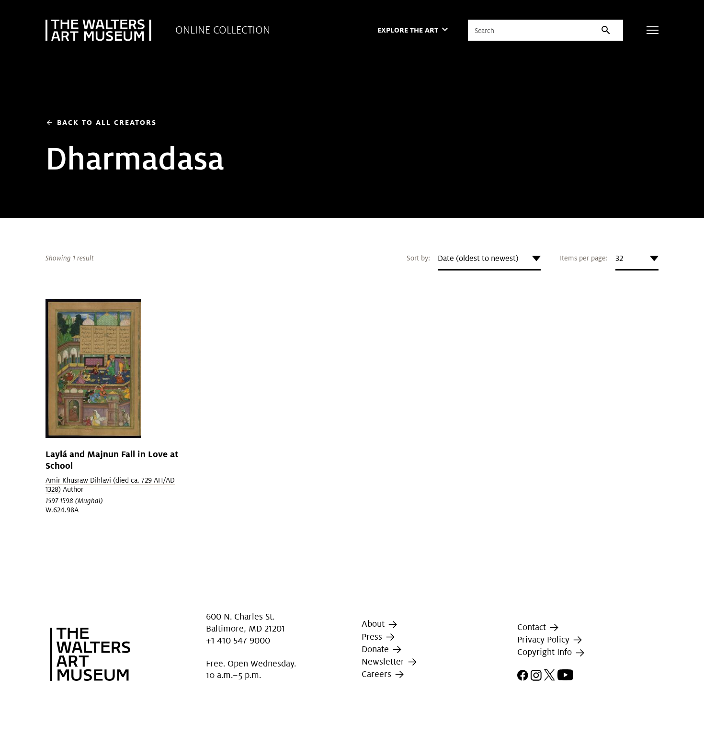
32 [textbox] (619, 258)
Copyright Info (545, 652)
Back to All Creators (101, 122)
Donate (376, 648)
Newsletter (384, 661)
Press (373, 636)
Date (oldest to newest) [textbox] (478, 258)
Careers (378, 673)
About (374, 623)
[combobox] (489, 259)
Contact (532, 626)
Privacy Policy (544, 639)
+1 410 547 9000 (238, 640)
